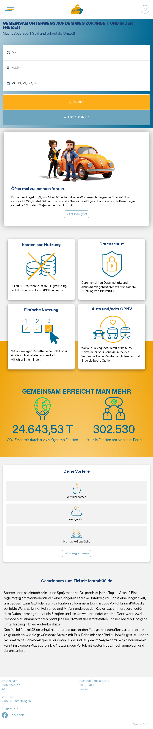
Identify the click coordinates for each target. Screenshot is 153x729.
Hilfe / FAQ (86, 685)
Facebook (17, 715)
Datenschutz (11, 685)
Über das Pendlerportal (94, 680)
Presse (83, 689)
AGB (5, 689)
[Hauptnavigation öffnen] (10, 9)
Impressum (10, 680)
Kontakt (7, 697)
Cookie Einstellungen (16, 701)
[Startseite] (76, 9)
